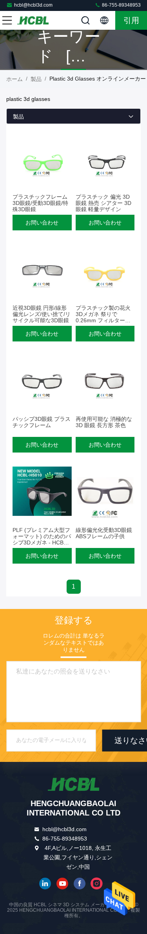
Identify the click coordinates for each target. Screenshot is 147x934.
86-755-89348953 (121, 5)
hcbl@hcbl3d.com (33, 5)
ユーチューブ (62, 883)
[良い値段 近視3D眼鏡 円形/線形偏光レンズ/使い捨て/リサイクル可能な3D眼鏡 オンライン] (42, 269)
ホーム (14, 79)
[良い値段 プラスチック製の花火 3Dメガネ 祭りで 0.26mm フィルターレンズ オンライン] (105, 269)
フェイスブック (79, 883)
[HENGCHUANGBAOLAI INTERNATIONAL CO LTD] (33, 20)
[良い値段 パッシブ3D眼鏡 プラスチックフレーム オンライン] (42, 380)
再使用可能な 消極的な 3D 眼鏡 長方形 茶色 (104, 422)
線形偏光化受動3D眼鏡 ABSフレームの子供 (104, 533)
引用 (131, 20)
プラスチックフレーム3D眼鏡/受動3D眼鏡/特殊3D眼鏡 (40, 203)
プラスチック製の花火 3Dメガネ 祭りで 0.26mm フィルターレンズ (103, 317)
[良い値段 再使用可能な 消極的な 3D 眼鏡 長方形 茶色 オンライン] (105, 380)
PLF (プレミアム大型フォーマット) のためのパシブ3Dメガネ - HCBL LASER (42, 539)
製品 (36, 79)
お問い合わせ (41, 222)
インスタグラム (97, 883)
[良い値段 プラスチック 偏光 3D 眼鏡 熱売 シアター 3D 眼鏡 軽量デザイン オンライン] (105, 158)
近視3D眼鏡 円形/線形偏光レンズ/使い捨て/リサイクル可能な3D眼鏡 (42, 314)
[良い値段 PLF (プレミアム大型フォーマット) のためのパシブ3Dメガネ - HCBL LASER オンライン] (42, 491)
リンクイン (45, 883)
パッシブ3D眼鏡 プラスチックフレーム (42, 422)
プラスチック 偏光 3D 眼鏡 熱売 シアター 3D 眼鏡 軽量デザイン (103, 203)
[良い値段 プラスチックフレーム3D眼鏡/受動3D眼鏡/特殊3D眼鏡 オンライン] (42, 158)
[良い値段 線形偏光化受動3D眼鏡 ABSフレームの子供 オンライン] (105, 491)
